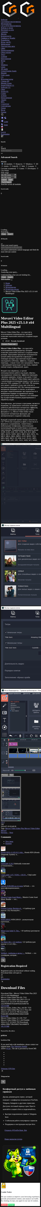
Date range (5, 173)
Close (4, 234)
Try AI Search (6, 182)
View (3, 857)
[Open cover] (9, 305)
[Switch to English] (2, 127)
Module (3, 162)
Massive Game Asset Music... (11, 897)
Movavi (3, 830)
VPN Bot (11, 1069)
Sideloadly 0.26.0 (7, 864)
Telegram (4, 1069)
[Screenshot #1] (11, 781)
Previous (4, 833)
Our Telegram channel (19, 1046)
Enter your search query (9, 245)
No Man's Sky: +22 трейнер (11, 942)
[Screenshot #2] (11, 793)
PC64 (8, 1049)
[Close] (3, 960)
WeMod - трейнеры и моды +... (13, 953)
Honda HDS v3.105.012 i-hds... (12, 852)
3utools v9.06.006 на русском (12, 886)
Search (3, 148)
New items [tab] (9, 841)
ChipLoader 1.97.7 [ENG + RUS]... (14, 875)
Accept (11, 1205)
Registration (5, 134)
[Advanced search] (2, 153)
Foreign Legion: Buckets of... (11, 908)
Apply (10, 180)
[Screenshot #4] (11, 815)
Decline (4, 1205)
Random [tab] (8, 843)
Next (11, 833)
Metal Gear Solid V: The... (10, 931)
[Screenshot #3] (11, 804)
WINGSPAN (6, 920)
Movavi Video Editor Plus (14, 828)
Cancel (4, 180)
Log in (3, 132)
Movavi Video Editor (32, 828)
